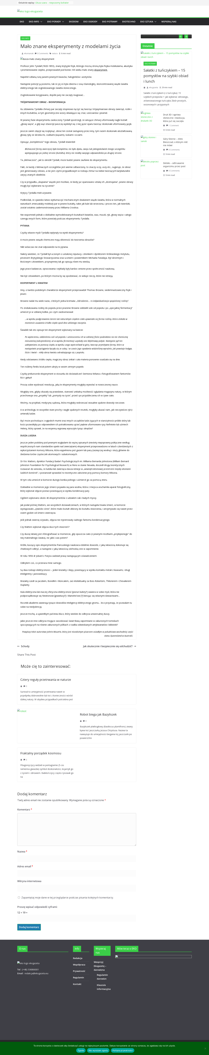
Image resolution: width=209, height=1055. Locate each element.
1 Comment (174, 125)
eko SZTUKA (146, 21)
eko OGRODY (90, 21)
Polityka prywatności (122, 1050)
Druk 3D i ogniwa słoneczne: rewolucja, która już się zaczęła (174, 118)
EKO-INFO (34, 21)
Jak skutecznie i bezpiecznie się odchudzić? (107, 646)
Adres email (25, 866)
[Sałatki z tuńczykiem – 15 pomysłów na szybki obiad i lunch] (166, 55)
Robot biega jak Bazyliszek (98, 714)
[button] (40, 21)
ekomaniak (29, 53)
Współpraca (79, 964)
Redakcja (77, 958)
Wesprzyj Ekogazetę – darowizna (100, 966)
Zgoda (81, 1050)
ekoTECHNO (128, 21)
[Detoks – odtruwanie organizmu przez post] (151, 169)
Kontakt (77, 984)
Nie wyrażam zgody (98, 1050)
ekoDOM (73, 21)
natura (55, 53)
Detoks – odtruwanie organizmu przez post (174, 165)
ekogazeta (153, 87)
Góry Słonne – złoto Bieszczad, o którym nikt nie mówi (175, 142)
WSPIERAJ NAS (168, 21)
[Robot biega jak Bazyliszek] (21, 711)
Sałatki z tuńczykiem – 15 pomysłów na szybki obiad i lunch (166, 76)
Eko (22, 21)
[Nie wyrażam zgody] (205, 1048)
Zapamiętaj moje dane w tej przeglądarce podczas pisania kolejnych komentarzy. (67, 897)
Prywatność (79, 971)
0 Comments (42, 53)
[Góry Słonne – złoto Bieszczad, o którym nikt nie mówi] (151, 146)
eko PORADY (54, 21)
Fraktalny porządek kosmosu (40, 753)
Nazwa (22, 851)
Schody (25, 646)
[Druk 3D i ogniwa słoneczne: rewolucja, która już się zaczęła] (151, 122)
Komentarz (24, 809)
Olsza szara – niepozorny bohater (52, 2)
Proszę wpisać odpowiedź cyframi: (37, 907)
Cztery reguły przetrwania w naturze (45, 680)
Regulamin (78, 977)
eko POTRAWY (109, 21)
